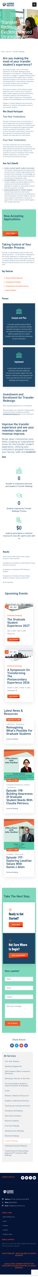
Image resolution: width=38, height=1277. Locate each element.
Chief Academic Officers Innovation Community (17, 1072)
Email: (15, 1206)
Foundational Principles (13, 282)
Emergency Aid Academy (14, 1111)
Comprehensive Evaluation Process (17, 286)
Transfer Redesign (11, 1141)
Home (3, 52)
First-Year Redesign (12, 1126)
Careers (5, 1226)
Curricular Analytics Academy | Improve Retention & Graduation (17, 1084)
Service (8, 52)
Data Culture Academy (13, 1116)
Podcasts (27, 785)
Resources (11, 724)
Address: (17, 1199)
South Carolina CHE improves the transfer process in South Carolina (16, 558)
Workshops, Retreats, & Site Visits (17, 1078)
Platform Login (7, 1234)
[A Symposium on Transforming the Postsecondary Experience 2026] (19, 655)
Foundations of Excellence (11, 569)
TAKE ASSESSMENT (18, 955)
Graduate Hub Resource (15, 785)
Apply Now (16, 925)
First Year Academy (12, 1061)
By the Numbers (8, 582)
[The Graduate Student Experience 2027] (19, 608)
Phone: (11, 1202)
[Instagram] (30, 1178)
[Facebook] (12, 1045)
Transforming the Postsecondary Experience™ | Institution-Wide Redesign (16, 1153)
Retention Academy (12, 1121)
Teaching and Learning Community (17, 1106)
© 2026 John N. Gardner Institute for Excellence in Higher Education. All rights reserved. (19, 1266)
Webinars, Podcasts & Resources (17, 1095)
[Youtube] (34, 1178)
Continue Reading (12, 739)
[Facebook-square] (22, 1178)
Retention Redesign (12, 1136)
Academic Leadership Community (17, 1101)
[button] (19, 278)
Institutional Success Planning (16, 1146)
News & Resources (9, 1217)
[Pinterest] (21, 1045)
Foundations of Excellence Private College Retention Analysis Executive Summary (16, 577)
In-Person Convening (14, 615)
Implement (19, 361)
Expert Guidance (11, 290)
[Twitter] (17, 1045)
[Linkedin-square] (26, 1178)
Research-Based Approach (14, 278)
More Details (13, 639)
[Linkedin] (26, 1045)
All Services (10, 1055)
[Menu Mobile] (34, 4)
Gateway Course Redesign (14, 1131)
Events (7, 1091)
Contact (5, 1230)
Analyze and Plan (19, 317)
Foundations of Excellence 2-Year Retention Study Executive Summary (19, 564)
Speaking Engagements (13, 1066)
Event (5, 1221)
